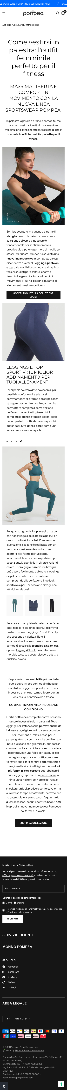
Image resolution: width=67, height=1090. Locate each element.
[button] (33, 295)
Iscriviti (12, 918)
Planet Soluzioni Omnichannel (29, 1050)
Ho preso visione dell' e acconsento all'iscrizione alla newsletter (34, 910)
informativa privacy (38, 908)
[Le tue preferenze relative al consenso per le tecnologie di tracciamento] (61, 1084)
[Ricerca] (57, 13)
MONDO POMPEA (17, 947)
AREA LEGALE (14, 1003)
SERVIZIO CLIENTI (17, 935)
